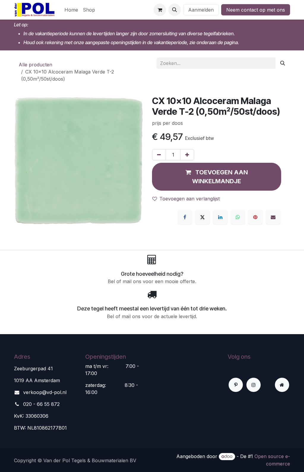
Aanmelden (201, 10)
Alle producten (35, 65)
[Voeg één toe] (187, 154)
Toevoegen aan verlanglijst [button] (189, 199)
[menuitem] (71, 10)
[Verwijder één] (159, 154)
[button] (174, 10)
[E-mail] (273, 217)
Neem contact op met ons (255, 10)
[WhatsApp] (238, 217)
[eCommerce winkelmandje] (159, 10)
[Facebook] (185, 217)
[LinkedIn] (220, 217)
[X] (202, 217)
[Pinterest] (255, 217)
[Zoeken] (282, 63)
